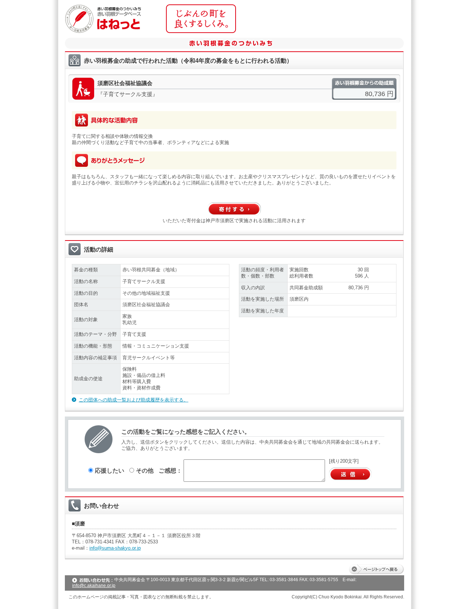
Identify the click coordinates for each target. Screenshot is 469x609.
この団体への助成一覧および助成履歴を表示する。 (133, 400)
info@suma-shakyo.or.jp (115, 548)
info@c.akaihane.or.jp (93, 585)
